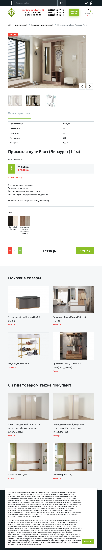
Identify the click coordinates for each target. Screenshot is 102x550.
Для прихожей (21, 25)
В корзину (85, 250)
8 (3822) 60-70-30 (33, 12)
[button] (82, 86)
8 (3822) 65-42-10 (56, 15)
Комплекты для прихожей (42, 25)
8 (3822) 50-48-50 (56, 12)
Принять (87, 541)
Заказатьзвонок (74, 12)
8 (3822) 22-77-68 (56, 10)
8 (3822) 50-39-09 (33, 15)
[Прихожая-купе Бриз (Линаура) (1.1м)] (47, 62)
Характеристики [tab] (19, 113)
